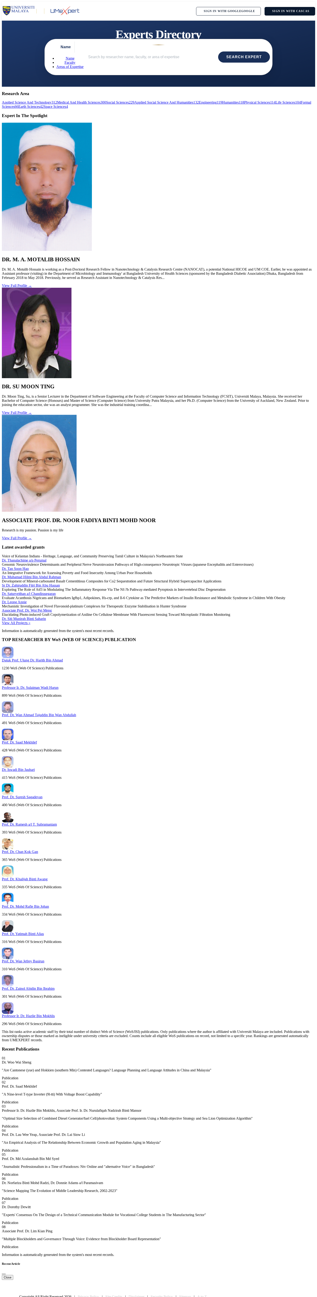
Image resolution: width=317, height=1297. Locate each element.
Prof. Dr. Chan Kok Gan (20, 852)
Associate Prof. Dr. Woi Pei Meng (27, 610)
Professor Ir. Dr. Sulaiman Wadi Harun (30, 688)
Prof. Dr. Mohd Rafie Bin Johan (25, 906)
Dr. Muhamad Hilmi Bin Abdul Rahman (31, 577)
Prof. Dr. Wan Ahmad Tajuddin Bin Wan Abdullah (39, 715)
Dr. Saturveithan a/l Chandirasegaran (29, 594)
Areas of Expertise (70, 67)
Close (7, 1277)
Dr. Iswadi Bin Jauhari (18, 770)
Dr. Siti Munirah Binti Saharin (24, 619)
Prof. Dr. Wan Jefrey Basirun (23, 961)
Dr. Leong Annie (14, 602)
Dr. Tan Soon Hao (15, 569)
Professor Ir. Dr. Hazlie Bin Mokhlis (28, 1016)
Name (70, 58)
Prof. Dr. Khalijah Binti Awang (25, 879)
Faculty (70, 62)
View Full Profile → (17, 286)
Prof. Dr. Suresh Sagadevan (22, 797)
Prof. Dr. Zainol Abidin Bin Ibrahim (28, 988)
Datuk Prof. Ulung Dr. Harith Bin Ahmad (32, 660)
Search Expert (244, 57)
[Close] (4, 1274)
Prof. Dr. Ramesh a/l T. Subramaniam (29, 824)
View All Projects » (16, 623)
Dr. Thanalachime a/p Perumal (24, 560)
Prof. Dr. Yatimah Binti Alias (23, 934)
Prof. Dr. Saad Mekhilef (19, 742)
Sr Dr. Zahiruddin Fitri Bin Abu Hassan (31, 585)
